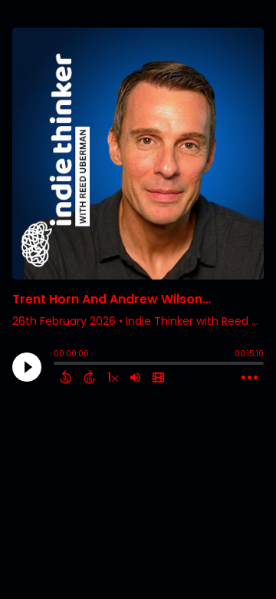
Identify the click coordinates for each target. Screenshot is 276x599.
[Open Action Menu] (249, 378)
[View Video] (158, 377)
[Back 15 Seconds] (65, 377)
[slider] (57, 364)
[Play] (26, 367)
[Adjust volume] (135, 377)
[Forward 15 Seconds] (89, 377)
